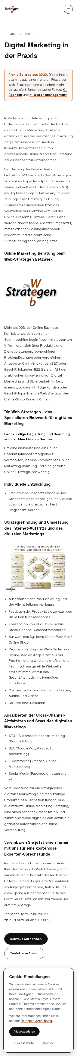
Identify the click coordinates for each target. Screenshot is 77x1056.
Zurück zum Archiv (24, 953)
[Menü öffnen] (68, 9)
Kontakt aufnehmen (26, 939)
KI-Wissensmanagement (48, 95)
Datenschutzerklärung (36, 1020)
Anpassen (49, 1043)
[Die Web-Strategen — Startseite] (11, 9)
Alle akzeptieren (24, 1031)
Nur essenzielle (23, 1043)
